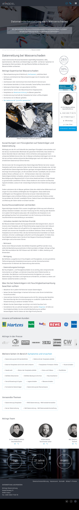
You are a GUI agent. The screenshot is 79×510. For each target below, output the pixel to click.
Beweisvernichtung (20, 92)
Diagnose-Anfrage (68, 128)
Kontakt (62, 481)
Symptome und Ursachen (40, 354)
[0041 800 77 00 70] (71, 3)
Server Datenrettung (12, 408)
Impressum (54, 481)
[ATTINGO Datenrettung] (8, 3)
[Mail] (15, 443)
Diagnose (42, 307)
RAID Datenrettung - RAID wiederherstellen (41, 402)
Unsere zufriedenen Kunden (15, 318)
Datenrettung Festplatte (13, 402)
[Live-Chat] (67, 3)
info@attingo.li (69, 117)
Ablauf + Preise (71, 481)
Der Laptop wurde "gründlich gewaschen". (17, 100)
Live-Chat (69, 124)
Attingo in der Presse (12, 336)
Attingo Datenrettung (8, 50)
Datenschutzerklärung (41, 481)
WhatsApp (69, 120)
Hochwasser (32, 74)
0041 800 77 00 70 (69, 113)
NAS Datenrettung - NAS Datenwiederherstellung (40, 408)
